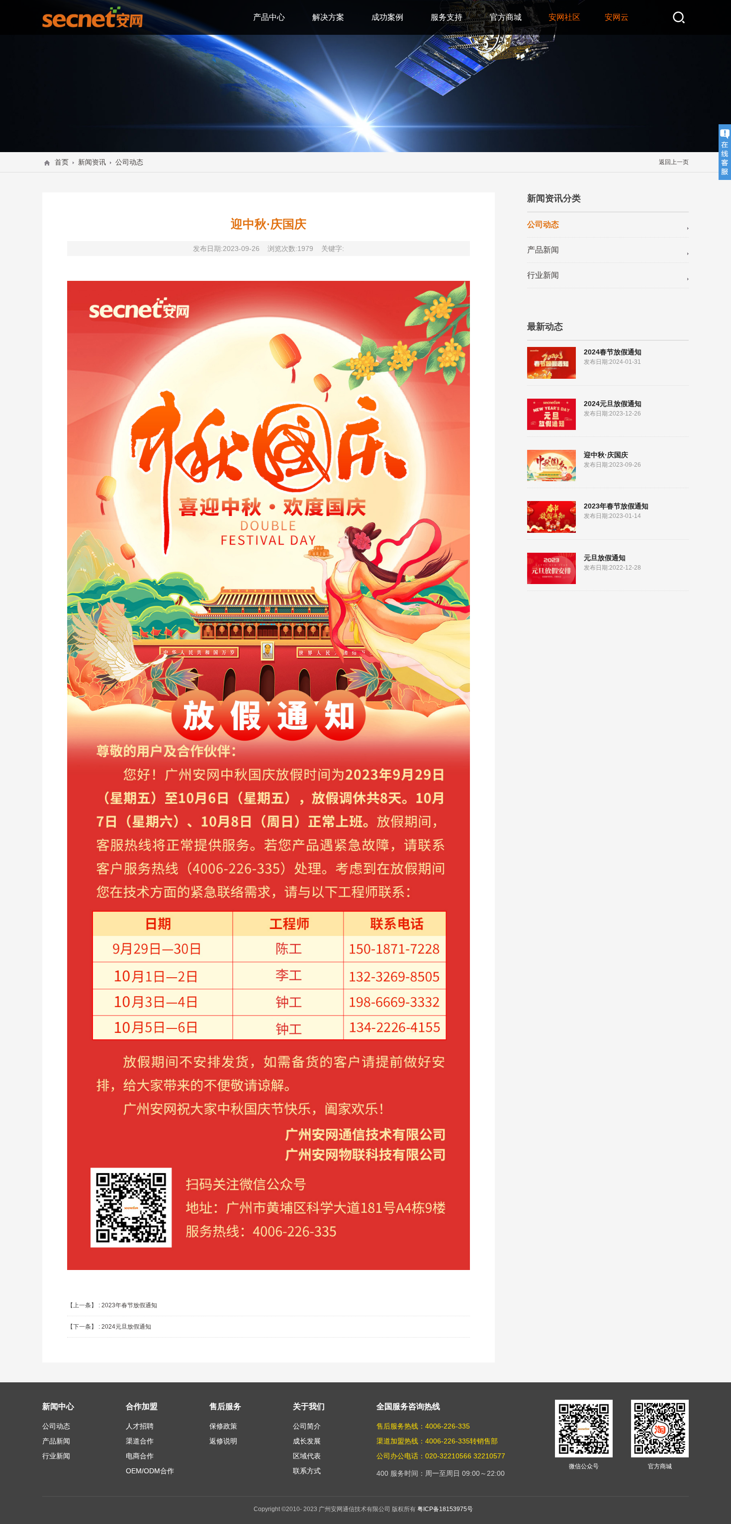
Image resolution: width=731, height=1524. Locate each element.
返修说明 (223, 1441)
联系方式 (307, 1471)
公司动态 (129, 162)
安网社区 (564, 17)
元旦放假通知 (605, 558)
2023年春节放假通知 (129, 1305)
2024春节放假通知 (612, 352)
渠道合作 (140, 1441)
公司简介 (307, 1426)
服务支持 (446, 17)
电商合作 (140, 1456)
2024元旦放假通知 (126, 1326)
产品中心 (269, 17)
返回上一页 (674, 162)
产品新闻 (543, 250)
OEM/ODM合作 (150, 1471)
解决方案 (328, 17)
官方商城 (506, 17)
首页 (62, 162)
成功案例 (387, 17)
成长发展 (307, 1441)
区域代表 (307, 1456)
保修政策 (223, 1426)
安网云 (617, 17)
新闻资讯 (92, 162)
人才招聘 (140, 1426)
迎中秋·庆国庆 (606, 455)
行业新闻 (543, 275)
